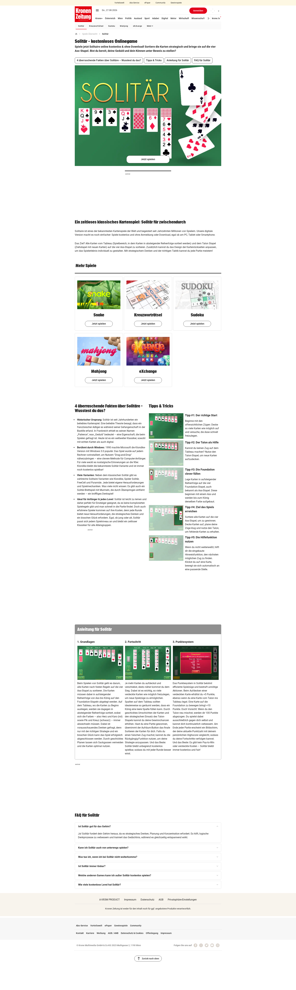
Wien (120, 18)
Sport (147, 18)
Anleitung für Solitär (178, 60)
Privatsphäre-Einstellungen (182, 899)
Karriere (90, 933)
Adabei (155, 18)
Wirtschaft (184, 18)
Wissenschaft (198, 18)
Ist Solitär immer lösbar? (91, 866)
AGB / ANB (113, 933)
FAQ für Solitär (202, 60)
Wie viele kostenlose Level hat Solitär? (99, 884)
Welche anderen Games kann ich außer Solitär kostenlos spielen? (114, 875)
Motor (173, 18)
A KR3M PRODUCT (109, 899)
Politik (128, 18)
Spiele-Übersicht (89, 34)
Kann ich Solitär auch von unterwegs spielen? (103, 847)
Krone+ (99, 18)
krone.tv (216, 18)
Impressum (130, 899)
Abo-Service (134, 3)
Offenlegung (152, 933)
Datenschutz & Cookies (132, 933)
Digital (165, 18)
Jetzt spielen (148, 159)
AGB (161, 899)
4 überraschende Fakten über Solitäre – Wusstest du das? (109, 60)
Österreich (110, 18)
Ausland (138, 18)
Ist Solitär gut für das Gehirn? (94, 826)
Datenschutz (147, 899)
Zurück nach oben (148, 958)
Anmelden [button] (198, 10)
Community (160, 3)
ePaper (147, 3)
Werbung (101, 933)
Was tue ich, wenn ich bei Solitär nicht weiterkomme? (107, 856)
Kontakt (80, 933)
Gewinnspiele (176, 3)
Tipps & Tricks (154, 60)
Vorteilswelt (119, 3)
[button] (214, 11)
